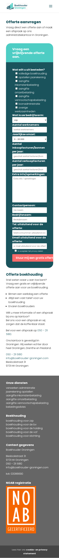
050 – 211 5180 (14, 354)
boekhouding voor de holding (24, 428)
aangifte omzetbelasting (21, 399)
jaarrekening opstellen (19, 391)
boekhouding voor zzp (20, 421)
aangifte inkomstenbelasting (23, 395)
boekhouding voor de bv (21, 424)
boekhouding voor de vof (21, 432)
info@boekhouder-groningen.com (27, 358)
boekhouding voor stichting (23, 436)
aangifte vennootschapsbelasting (27, 403)
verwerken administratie (20, 388)
